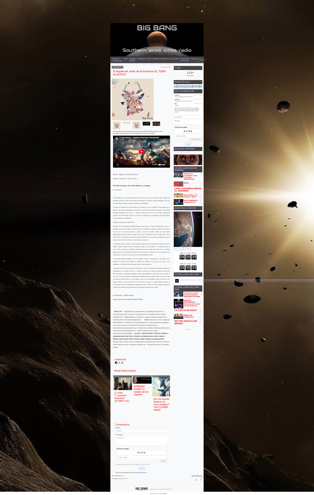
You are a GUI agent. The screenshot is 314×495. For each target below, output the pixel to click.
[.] (188, 229)
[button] (200, 59)
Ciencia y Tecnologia (117, 60)
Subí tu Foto (178, 248)
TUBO (144, 64)
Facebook (188, 329)
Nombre (117, 427)
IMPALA (159, 64)
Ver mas (187, 248)
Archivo (156, 59)
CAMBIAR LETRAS (196, 139)
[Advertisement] (49, 11)
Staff (125, 59)
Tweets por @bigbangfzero (182, 152)
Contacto (165, 59)
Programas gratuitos (185, 60)
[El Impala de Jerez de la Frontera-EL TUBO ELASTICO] (116, 125)
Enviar (141, 468)
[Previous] (115, 394)
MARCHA (168, 64)
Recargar (163, 461)
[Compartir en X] (119, 363)
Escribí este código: (123, 448)
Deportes (141, 59)
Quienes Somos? (132, 60)
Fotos (148, 59)
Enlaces (194, 59)
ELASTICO (151, 64)
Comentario (119, 435)
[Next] (167, 394)
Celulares (174, 59)
